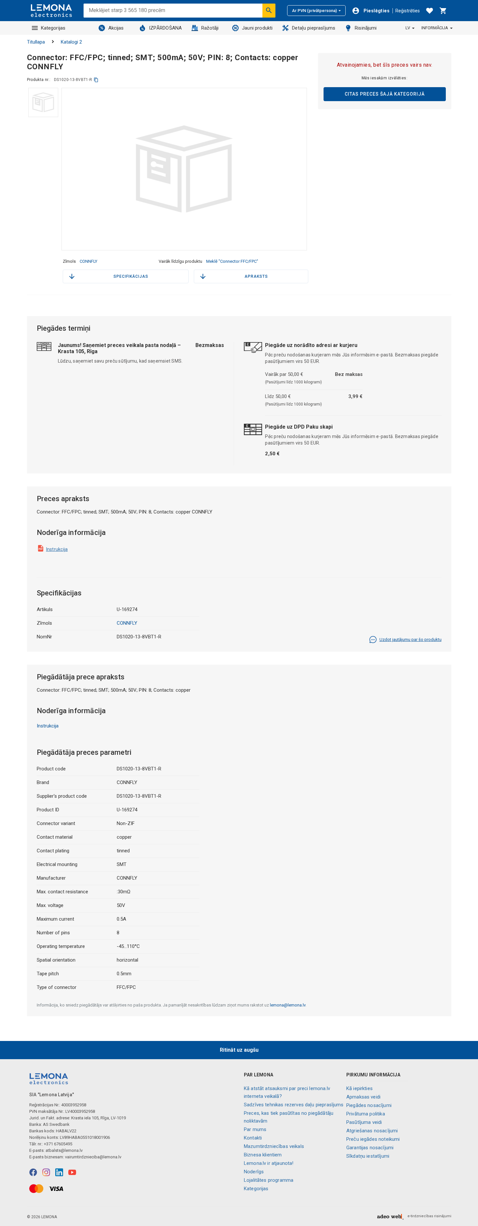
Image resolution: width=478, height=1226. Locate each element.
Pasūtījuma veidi (364, 1122)
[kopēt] (96, 80)
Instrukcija (57, 549)
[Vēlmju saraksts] (429, 11)
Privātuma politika (365, 1114)
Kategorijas (53, 28)
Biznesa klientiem (263, 1155)
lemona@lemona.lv (287, 1005)
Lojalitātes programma (268, 1180)
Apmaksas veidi (363, 1097)
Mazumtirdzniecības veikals (274, 1146)
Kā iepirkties (359, 1088)
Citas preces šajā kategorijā (385, 94)
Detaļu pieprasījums (313, 28)
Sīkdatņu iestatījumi (367, 1156)
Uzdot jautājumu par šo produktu (410, 639)
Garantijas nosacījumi (369, 1148)
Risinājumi (366, 28)
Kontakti (253, 1138)
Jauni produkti (257, 28)
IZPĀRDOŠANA (165, 28)
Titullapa (36, 42)
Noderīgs (254, 1172)
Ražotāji (210, 28)
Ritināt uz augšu (239, 1050)
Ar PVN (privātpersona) (314, 10)
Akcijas (116, 28)
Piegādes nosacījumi (369, 1105)
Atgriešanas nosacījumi (372, 1131)
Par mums (255, 1129)
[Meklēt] (268, 10)
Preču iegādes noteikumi (373, 1139)
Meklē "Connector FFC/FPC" (232, 261)
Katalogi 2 (71, 42)
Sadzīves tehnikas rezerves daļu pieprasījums (294, 1105)
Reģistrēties (407, 10)
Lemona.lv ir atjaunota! (268, 1163)
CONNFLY (88, 261)
